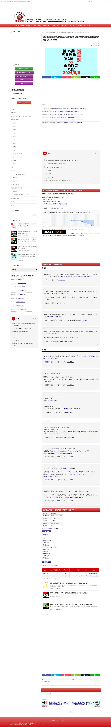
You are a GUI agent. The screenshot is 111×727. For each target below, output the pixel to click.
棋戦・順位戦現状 (37, 25)
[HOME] (89, 1)
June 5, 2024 (70, 362)
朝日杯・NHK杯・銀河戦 (16, 153)
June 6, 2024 (61, 280)
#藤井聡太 (71, 276)
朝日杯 (14, 157)
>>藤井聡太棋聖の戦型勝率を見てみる (52, 201)
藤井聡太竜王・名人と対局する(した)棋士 (21, 116)
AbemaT (15, 181)
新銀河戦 (15, 177)
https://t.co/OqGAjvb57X (90, 356)
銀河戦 (14, 164)
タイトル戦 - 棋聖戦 (96, 45)
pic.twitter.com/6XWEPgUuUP (51, 476)
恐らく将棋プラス (47, 547)
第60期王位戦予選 (93, 576)
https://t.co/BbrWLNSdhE (76, 497)
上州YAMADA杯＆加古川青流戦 (20, 194)
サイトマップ (94, 1)
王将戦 (14, 146)
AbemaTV (45, 540)
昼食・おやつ (51, 177)
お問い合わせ (72, 25)
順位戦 (14, 129)
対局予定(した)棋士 (55, 25)
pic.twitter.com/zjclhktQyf (65, 453)
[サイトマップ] (91, 1)
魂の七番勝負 (16, 184)
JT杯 (12, 167)
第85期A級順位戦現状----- (23, 69)
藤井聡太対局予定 (20, 25)
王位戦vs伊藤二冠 (22, 283)
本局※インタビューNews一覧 (54, 167)
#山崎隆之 (65, 276)
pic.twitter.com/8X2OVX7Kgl (51, 434)
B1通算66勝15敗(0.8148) (56, 515)
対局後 (49, 170)
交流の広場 (79, 25)
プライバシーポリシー (61, 720)
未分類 (12, 205)
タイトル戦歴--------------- (23, 83)
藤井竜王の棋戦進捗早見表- (23, 72)
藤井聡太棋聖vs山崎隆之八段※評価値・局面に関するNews (62, 160)
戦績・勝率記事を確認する (51, 528)
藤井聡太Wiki (64, 25)
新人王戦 (15, 191)
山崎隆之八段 (54, 513)
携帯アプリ (46, 535)
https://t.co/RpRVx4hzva (52, 334)
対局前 (49, 173)
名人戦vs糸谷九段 (22, 309)
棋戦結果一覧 (28, 25)
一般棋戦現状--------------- (23, 79)
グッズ (12, 201)
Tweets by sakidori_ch (16, 93)
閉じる (96, 153)
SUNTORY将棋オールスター (19, 174)
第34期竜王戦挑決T (93, 573)
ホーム (12, 25)
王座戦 (14, 140)
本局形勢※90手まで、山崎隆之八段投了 (57, 163)
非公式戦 (13, 170)
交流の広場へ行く (23, 102)
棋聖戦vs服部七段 (20, 298)
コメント (98, 683)
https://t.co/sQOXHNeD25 (85, 276)
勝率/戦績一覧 (46, 25)
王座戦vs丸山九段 (22, 286)
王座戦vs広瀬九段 (20, 279)
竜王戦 (14, 126)
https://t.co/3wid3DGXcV (61, 293)
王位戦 (14, 133)
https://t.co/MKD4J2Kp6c (75, 431)
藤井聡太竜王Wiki (15, 198)
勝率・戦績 (13, 112)
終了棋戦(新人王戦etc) (16, 188)
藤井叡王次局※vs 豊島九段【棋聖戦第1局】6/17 (59, 180)
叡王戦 (14, 136)
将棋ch (44, 553)
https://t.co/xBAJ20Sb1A (83, 379)
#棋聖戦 (76, 276)
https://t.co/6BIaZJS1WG (50, 453)
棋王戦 (14, 143)
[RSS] (87, 1)
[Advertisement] (71, 91)
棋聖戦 (14, 150)
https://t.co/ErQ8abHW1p (54, 316)
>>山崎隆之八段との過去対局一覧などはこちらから (56, 204)
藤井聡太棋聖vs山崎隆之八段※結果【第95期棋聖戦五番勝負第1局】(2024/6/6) (71, 38)
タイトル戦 (13, 123)
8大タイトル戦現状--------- (23, 76)
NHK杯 (14, 160)
